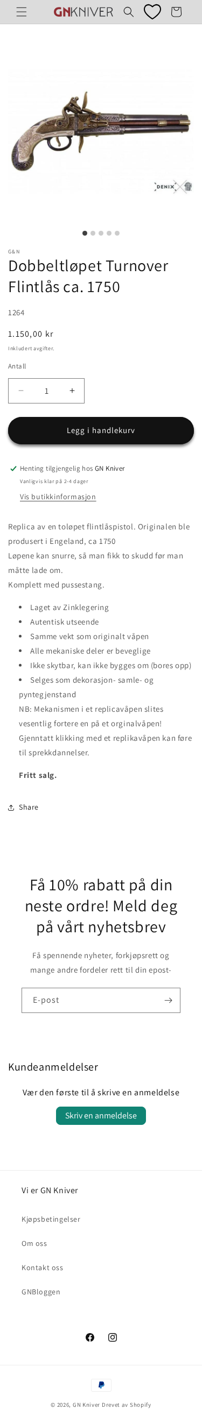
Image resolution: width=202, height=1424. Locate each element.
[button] (21, 12)
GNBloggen (41, 1292)
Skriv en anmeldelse (101, 1115)
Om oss (34, 1243)
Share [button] (29, 807)
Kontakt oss (43, 1267)
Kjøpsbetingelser (51, 1219)
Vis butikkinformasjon (58, 496)
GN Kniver (86, 1404)
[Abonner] (168, 1000)
